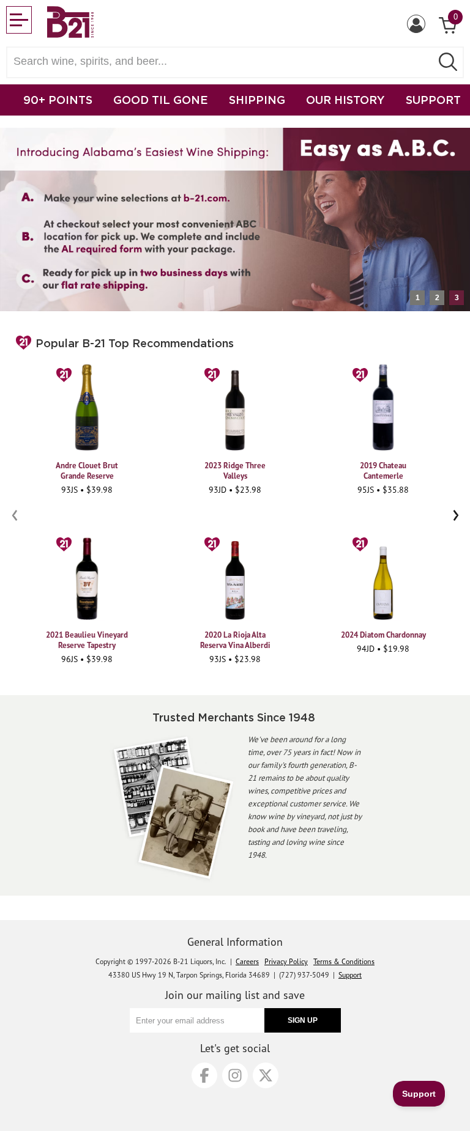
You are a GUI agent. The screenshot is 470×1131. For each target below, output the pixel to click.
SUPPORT (433, 100)
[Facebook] (204, 1075)
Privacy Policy (286, 961)
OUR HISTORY (345, 100)
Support (350, 974)
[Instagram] (235, 1075)
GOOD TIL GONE (160, 100)
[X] (265, 1075)
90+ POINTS (57, 100)
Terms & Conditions (344, 961)
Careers (247, 961)
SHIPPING (257, 100)
